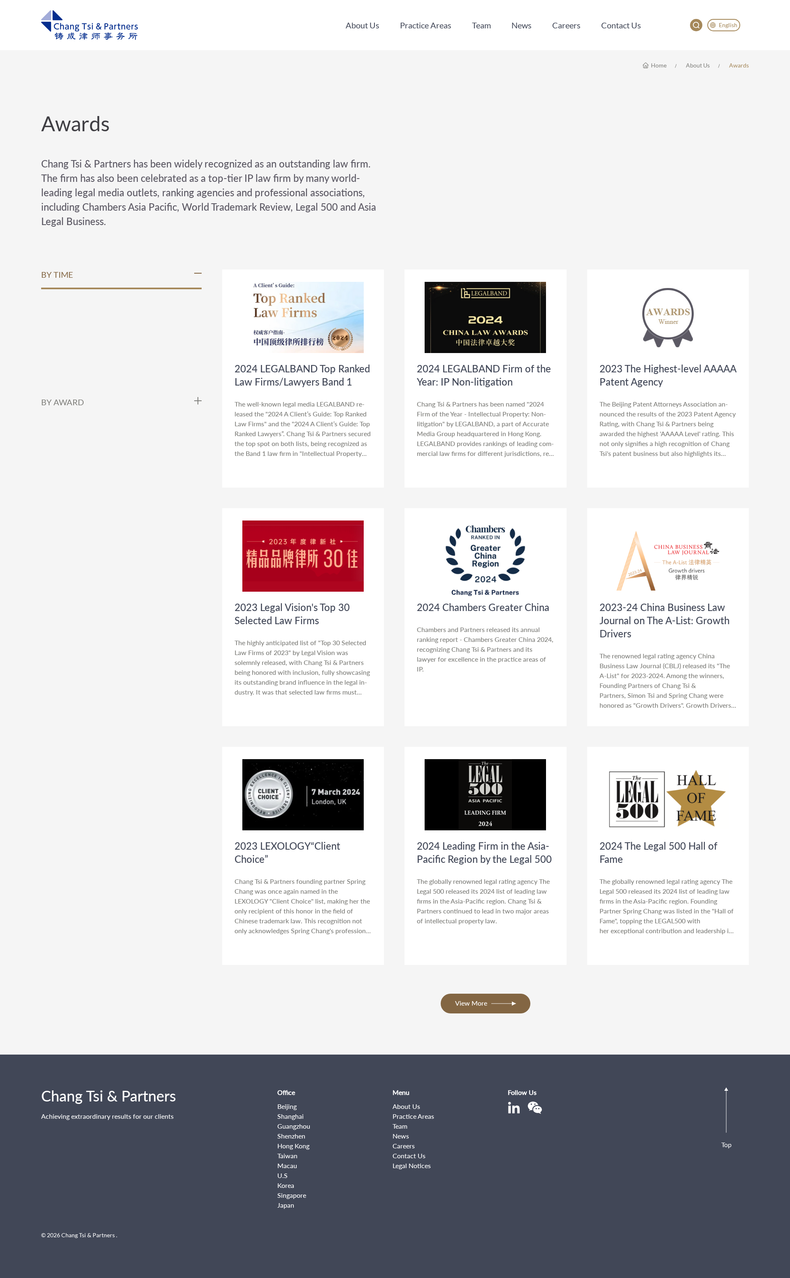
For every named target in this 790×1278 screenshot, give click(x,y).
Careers (404, 1146)
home (659, 65)
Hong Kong (293, 1146)
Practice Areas (413, 1116)
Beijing (287, 1106)
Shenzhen (291, 1136)
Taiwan (287, 1155)
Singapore (291, 1195)
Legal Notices (412, 1165)
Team (400, 1126)
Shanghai (290, 1116)
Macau (287, 1165)
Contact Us (409, 1155)
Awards (739, 65)
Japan (285, 1205)
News (401, 1136)
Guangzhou (293, 1126)
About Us (698, 65)
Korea (285, 1185)
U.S (282, 1175)
